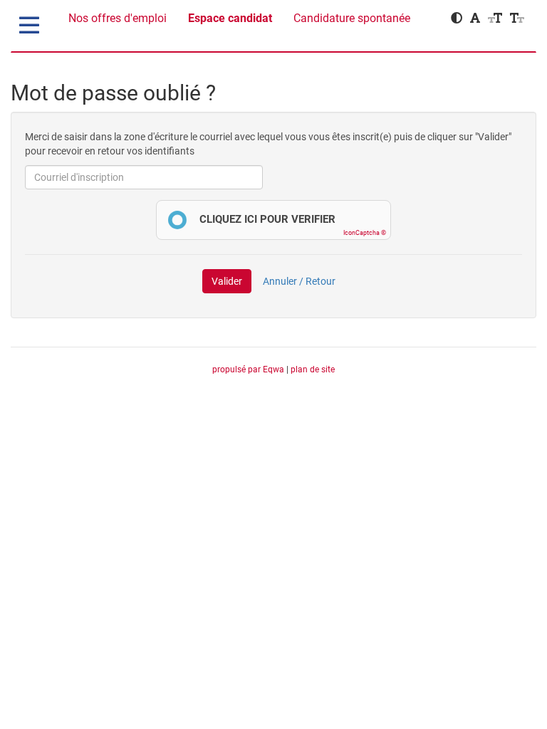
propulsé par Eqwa (249, 369)
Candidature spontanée (351, 18)
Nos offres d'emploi (117, 18)
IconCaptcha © (364, 232)
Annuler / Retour (299, 281)
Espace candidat (230, 18)
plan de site (313, 369)
